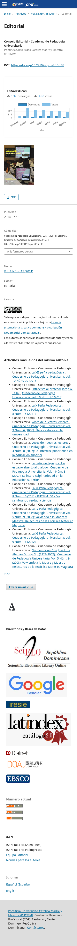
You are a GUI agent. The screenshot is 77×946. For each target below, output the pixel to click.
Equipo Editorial (17, 855)
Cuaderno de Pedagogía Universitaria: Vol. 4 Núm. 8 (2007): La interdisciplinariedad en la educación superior (42, 451)
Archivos (21, 13)
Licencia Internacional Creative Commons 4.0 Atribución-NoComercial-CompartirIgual (33, 327)
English (11, 891)
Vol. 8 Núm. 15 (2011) (43, 13)
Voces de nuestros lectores (50, 422)
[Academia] (12, 611)
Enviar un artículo (21, 587)
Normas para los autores (23, 860)
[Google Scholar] (36, 695)
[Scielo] (38, 668)
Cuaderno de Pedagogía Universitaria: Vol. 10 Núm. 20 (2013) (37, 395)
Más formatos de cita (20, 251)
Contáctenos (35, 927)
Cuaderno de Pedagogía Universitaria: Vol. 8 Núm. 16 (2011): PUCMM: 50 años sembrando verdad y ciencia (41, 496)
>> (8, 574)
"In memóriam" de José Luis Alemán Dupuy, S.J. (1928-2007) (41, 552)
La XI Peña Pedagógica (47, 488)
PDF (13, 197)
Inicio (7, 13)
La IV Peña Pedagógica (47, 509)
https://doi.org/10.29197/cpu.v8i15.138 (37, 65)
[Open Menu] (4, 4)
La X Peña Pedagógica (47, 405)
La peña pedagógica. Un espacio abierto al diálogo (38, 465)
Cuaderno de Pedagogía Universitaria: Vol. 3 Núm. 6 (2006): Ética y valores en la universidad (41, 430)
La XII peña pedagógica (48, 372)
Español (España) (18, 884)
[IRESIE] (18, 707)
